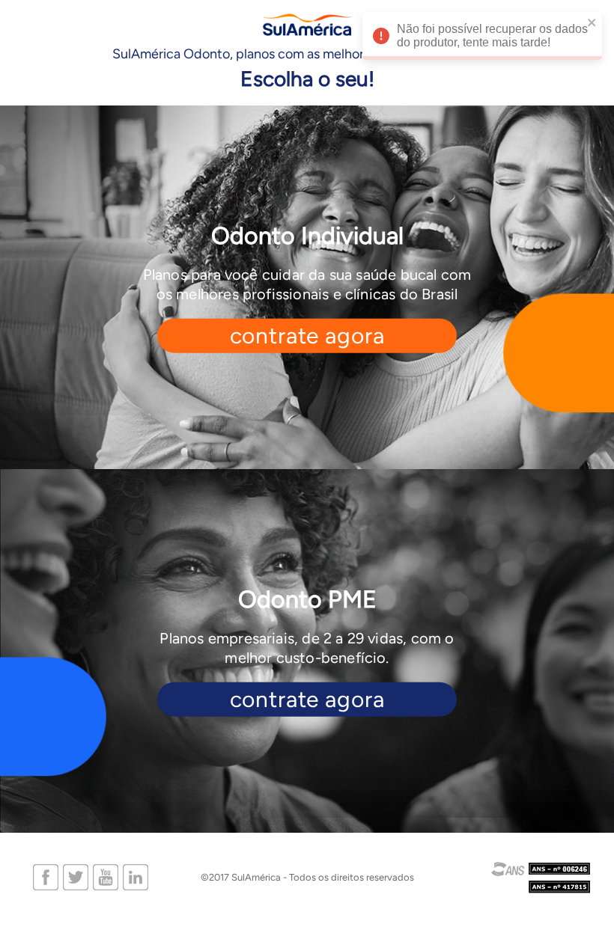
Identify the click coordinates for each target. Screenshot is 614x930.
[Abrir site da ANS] (523, 878)
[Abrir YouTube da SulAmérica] (106, 876)
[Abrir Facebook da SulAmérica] (46, 876)
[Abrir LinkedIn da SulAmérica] (136, 876)
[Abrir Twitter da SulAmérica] (76, 876)
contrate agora (307, 335)
